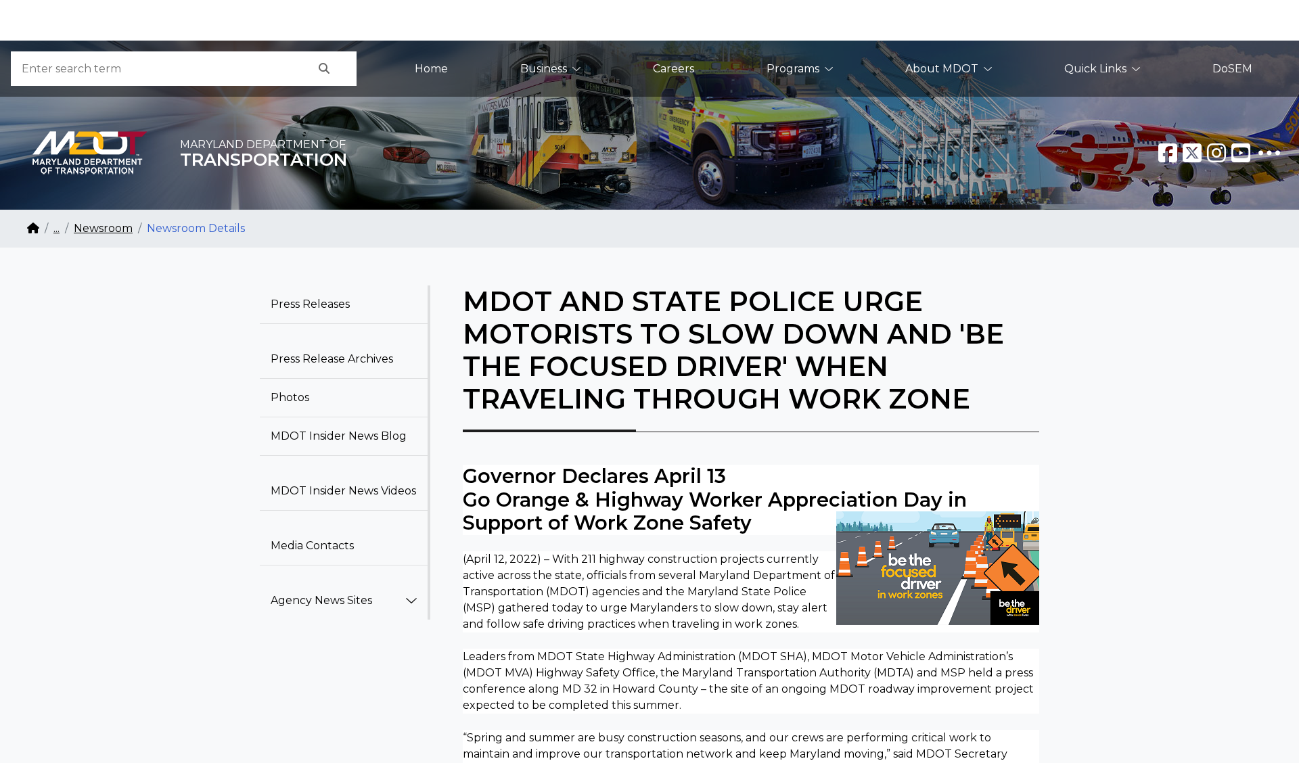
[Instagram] (1216, 153)
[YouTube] (1240, 153)
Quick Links (1095, 68)
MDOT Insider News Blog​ (339, 436)
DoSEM (1232, 68)
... (56, 228)
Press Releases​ (310, 304)
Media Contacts (312, 545)
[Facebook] (1167, 153)
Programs (793, 68)
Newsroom (103, 228)
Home (431, 68)
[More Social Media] (1269, 153)
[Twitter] (1192, 153)
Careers (673, 68)
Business (543, 68)
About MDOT (941, 68)
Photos (290, 397)
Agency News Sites (321, 600)
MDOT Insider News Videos (343, 490)
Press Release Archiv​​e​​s (332, 358)
